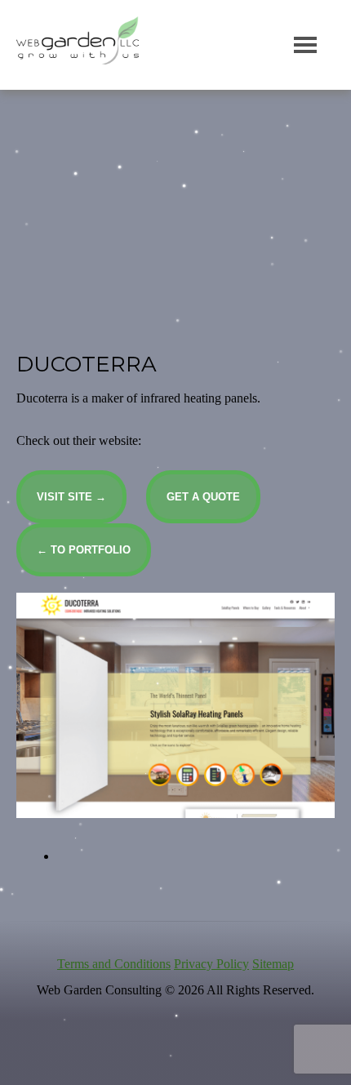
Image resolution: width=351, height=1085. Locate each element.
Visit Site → (71, 497)
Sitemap (273, 964)
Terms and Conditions (114, 964)
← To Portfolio (84, 550)
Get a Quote (203, 497)
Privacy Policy (211, 964)
